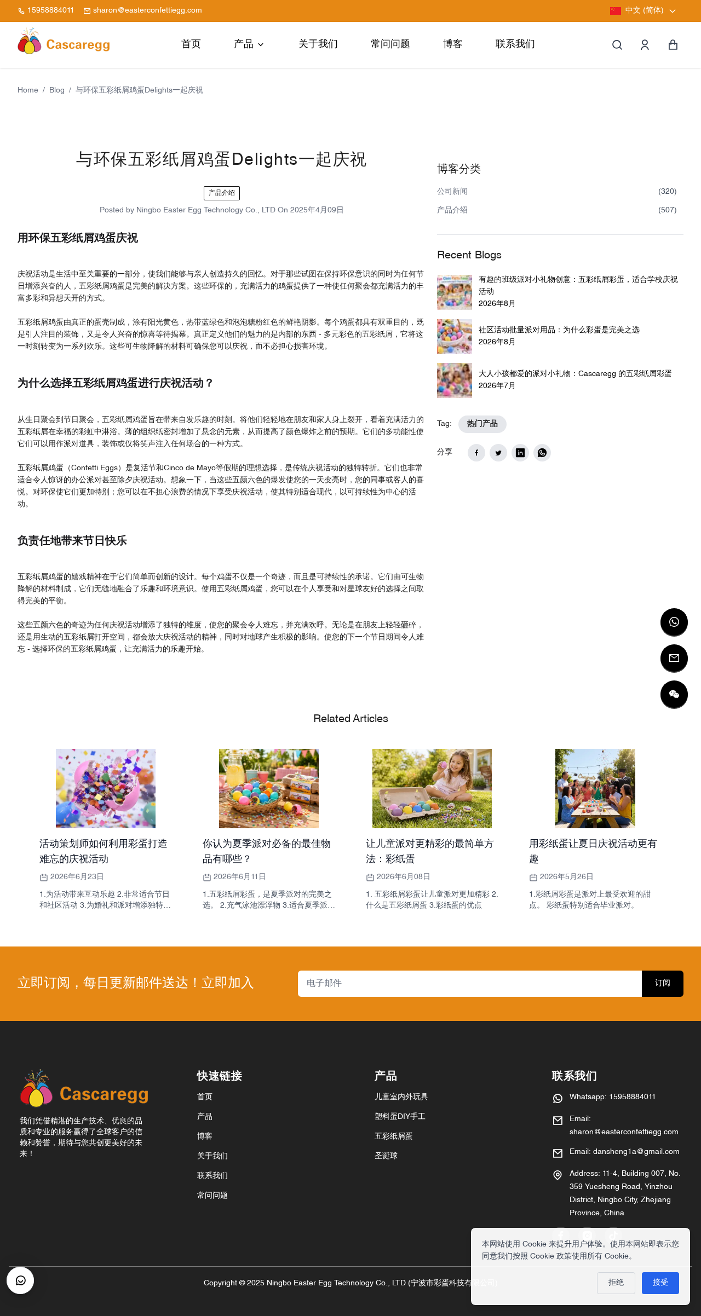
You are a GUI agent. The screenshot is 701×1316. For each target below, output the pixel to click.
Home (28, 90)
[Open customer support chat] (20, 1280)
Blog (57, 90)
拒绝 (616, 1282)
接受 (660, 1282)
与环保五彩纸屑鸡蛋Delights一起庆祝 (139, 90)
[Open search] (617, 45)
